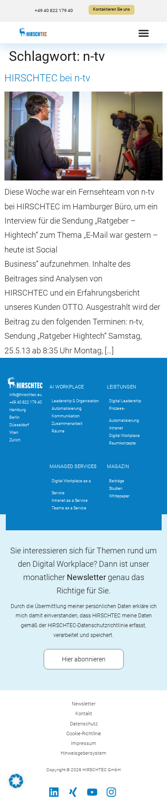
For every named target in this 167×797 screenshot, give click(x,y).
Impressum (83, 743)
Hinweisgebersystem (83, 753)
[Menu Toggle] (143, 33)
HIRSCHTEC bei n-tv (47, 78)
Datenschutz (84, 724)
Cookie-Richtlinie (83, 734)
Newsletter (84, 704)
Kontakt (83, 714)
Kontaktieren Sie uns (111, 9)
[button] (16, 781)
